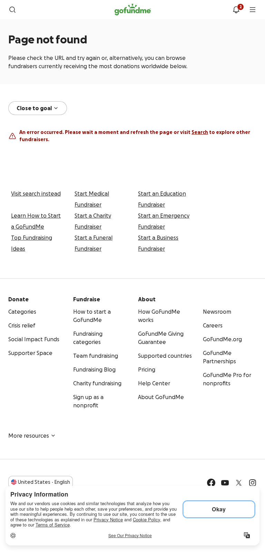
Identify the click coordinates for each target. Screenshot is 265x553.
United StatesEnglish (44, 482)
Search (200, 132)
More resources (28, 435)
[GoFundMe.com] (133, 9)
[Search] (12, 10)
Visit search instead (36, 193)
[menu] (252, 10)
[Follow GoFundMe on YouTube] (225, 483)
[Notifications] (236, 10)
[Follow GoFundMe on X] (239, 483)
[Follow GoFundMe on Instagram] (252, 483)
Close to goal (34, 108)
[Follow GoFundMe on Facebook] (211, 483)
